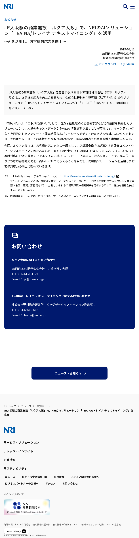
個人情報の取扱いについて (66, 524)
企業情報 (9, 460)
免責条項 (8, 524)
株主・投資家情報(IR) (34, 477)
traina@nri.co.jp (34, 315)
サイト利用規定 (22, 524)
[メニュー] (132, 6)
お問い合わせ (70, 483)
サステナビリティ (15, 468)
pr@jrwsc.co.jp (34, 279)
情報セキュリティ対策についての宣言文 (101, 524)
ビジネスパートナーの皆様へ (22, 483)
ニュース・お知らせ (68, 373)
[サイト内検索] (125, 6)
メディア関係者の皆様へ (85, 477)
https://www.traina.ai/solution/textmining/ (89, 176)
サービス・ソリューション (21, 442)
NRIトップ (10, 406)
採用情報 (59, 477)
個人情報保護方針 (41, 524)
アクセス (50, 483)
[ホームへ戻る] (8, 6)
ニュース (26, 406)
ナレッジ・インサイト (18, 451)
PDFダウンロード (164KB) (116, 64)
